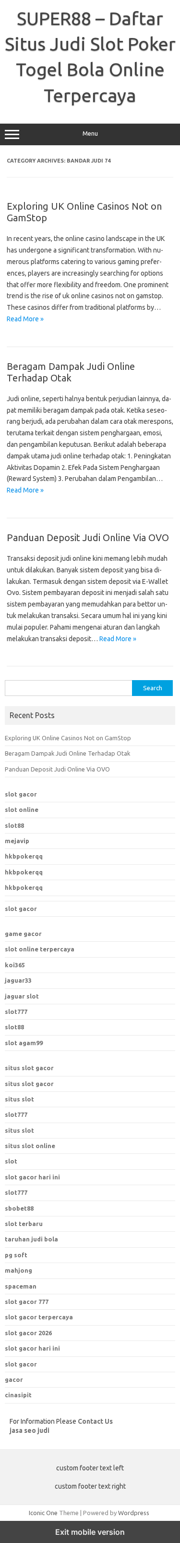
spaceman (20, 1286)
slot (11, 1161)
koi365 (15, 964)
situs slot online (30, 1145)
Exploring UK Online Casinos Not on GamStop (68, 737)
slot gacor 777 (26, 1301)
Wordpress (133, 1512)
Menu (90, 133)
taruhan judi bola (31, 1239)
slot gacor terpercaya (39, 1317)
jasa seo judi (29, 1430)
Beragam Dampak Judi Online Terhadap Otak (71, 372)
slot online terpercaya (39, 949)
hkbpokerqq (24, 856)
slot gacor (21, 794)
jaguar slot (22, 996)
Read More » (25, 319)
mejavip (17, 840)
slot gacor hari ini (32, 1348)
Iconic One (43, 1512)
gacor (14, 1379)
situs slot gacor (29, 1067)
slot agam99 (24, 1042)
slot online (21, 809)
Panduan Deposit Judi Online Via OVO (88, 537)
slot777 (16, 1011)
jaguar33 (18, 980)
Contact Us (95, 1421)
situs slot (19, 1099)
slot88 (14, 825)
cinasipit (18, 1394)
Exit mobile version (90, 1532)
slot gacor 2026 (28, 1332)
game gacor (23, 933)
